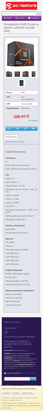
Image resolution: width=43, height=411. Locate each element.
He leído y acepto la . (21, 373)
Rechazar (16, 393)
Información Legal (30, 385)
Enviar (33, 379)
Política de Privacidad (21, 368)
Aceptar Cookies (27, 393)
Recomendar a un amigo (15, 142)
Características (11, 137)
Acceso (20, 18)
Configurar (6, 393)
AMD (23, 93)
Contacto (34, 18)
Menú (8, 18)
